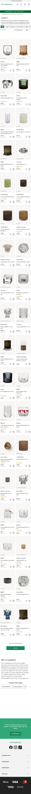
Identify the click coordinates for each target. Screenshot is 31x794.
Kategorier (13, 26)
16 (16, 653)
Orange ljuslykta (17, 686)
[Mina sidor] (17, 4)
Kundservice (6, 755)
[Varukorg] (25, 4)
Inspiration (5, 768)
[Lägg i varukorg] (14, 70)
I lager (7, 26)
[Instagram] (15, 747)
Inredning (4, 14)
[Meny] (29, 4)
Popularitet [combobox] (19, 30)
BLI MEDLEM (15, 733)
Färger (26, 26)
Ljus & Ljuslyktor (12, 14)
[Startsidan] (6, 4)
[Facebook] (11, 747)
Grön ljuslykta (6, 686)
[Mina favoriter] (21, 4)
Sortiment (5, 761)
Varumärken (20, 26)
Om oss (4, 774)
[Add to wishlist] (10, 70)
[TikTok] (20, 747)
